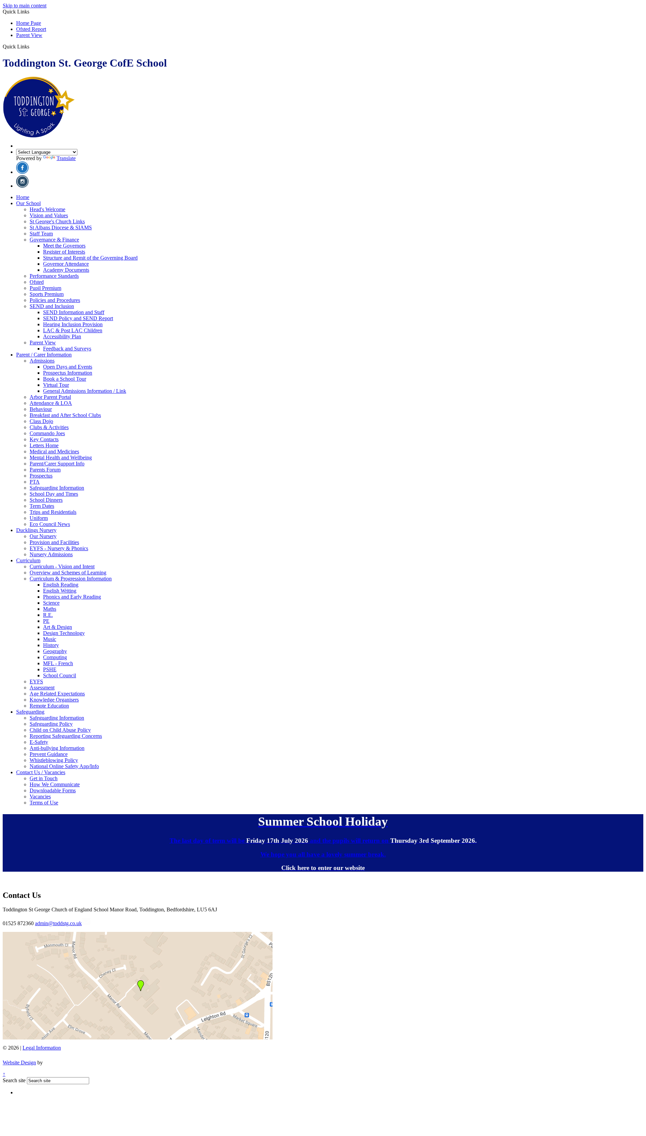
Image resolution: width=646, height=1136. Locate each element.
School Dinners (46, 500)
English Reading (60, 585)
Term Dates (42, 506)
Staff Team (41, 233)
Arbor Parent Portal (50, 397)
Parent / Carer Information (44, 354)
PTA (35, 482)
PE (46, 621)
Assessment (42, 687)
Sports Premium (47, 294)
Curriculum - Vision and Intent (62, 566)
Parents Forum (45, 469)
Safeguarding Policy (51, 724)
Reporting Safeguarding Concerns (66, 736)
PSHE (50, 669)
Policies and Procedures (55, 300)
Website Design (19, 1062)
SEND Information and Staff (73, 312)
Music (49, 639)
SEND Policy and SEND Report (78, 318)
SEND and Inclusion (52, 306)
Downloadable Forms (53, 790)
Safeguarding (30, 712)
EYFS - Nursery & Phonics (59, 548)
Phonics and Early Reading (72, 597)
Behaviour (41, 409)
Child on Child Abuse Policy (60, 730)
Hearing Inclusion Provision (73, 324)
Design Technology (64, 633)
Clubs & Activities (49, 427)
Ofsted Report (31, 29)
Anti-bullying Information (57, 748)
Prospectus (41, 476)
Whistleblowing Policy (54, 760)
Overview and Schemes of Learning (68, 572)
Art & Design (57, 627)
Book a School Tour (64, 379)
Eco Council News (50, 524)
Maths (49, 609)
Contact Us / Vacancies (40, 772)
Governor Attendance (66, 264)
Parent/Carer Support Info (57, 463)
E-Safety (39, 742)
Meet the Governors (64, 246)
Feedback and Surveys (67, 348)
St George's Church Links (57, 221)
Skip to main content (24, 5)
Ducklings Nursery (36, 530)
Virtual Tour (56, 385)
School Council (59, 675)
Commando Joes (47, 433)
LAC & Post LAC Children (72, 330)
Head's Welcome (47, 209)
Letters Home (44, 445)
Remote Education (49, 706)
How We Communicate (55, 784)
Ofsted (37, 282)
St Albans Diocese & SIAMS (61, 227)
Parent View (29, 35)
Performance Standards (54, 276)
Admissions (42, 361)
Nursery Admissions (51, 554)
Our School (28, 203)
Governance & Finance (54, 239)
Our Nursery (43, 536)
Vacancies (40, 796)
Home (22, 197)
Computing (55, 657)
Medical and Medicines (54, 451)
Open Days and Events (67, 367)
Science (51, 603)
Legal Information (42, 1048)
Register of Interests (64, 252)
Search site (14, 1080)
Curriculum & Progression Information (71, 578)
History (51, 645)
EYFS (36, 681)
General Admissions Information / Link (84, 391)
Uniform (39, 518)
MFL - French (58, 663)
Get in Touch (44, 778)
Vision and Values (49, 215)
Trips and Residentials (53, 512)
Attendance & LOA (51, 403)
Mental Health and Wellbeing (61, 457)
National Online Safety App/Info (64, 766)
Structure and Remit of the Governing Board (90, 258)
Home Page (28, 23)
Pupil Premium (45, 288)
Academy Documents (66, 270)
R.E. (48, 615)
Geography (55, 651)
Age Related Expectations (57, 693)
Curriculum (28, 560)
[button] (32, 46)
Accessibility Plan (62, 336)
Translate (66, 158)
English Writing (59, 591)
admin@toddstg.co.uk (58, 923)
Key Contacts (44, 439)
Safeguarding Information (57, 488)
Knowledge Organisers (54, 700)
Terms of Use (44, 802)
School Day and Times (54, 494)
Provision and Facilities (54, 542)
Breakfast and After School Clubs (65, 415)
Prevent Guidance (49, 754)
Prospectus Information (67, 373)
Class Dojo (41, 421)
